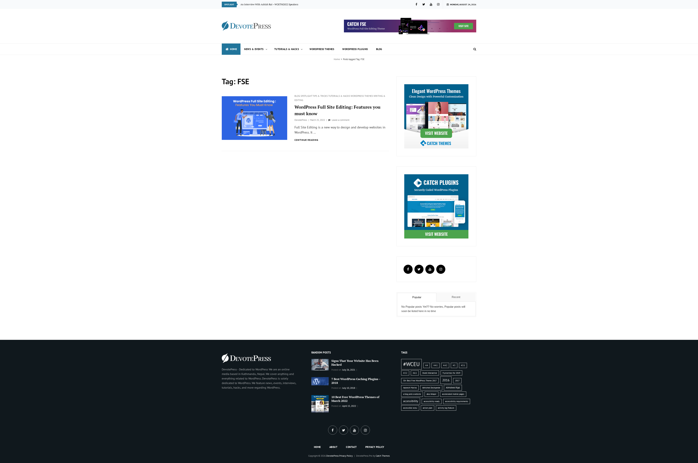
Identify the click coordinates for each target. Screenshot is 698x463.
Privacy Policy (374, 447)
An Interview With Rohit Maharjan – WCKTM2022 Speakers (271, 4)
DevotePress (300, 120)
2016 (446, 380)
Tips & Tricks (320, 96)
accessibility (410, 401)
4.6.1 (415, 373)
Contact (351, 447)
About (333, 447)
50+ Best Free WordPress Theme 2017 (420, 380)
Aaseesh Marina (410, 387)
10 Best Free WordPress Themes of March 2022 (355, 399)
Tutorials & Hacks (286, 49)
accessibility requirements (456, 401)
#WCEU (411, 364)
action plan (427, 408)
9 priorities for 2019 (451, 373)
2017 (457, 380)
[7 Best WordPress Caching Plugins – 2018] (320, 381)
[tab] (416, 297)
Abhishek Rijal (453, 387)
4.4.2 (445, 365)
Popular (416, 297)
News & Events (254, 49)
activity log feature (446, 408)
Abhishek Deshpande (431, 387)
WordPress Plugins (355, 49)
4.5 (454, 365)
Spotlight (307, 96)
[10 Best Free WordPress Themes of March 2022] (320, 403)
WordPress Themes (322, 49)
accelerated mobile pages (453, 394)
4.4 (426, 365)
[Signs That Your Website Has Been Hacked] (320, 364)
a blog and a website (412, 394)
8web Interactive (429, 373)
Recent (456, 297)
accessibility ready (432, 401)
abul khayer (431, 394)
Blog (379, 49)
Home (233, 49)
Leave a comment (340, 120)
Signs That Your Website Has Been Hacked (354, 363)
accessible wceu (410, 408)
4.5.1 (463, 365)
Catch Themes (383, 455)
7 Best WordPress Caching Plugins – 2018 (355, 381)
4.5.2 (405, 373)
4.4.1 (436, 365)
